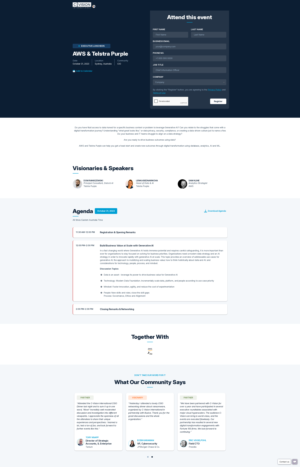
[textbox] (189, 82)
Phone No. (158, 53)
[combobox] (189, 82)
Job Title (158, 65)
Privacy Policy (214, 89)
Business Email (161, 41)
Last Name (197, 29)
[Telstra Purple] (150, 351)
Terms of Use (159, 93)
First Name (159, 29)
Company (158, 77)
